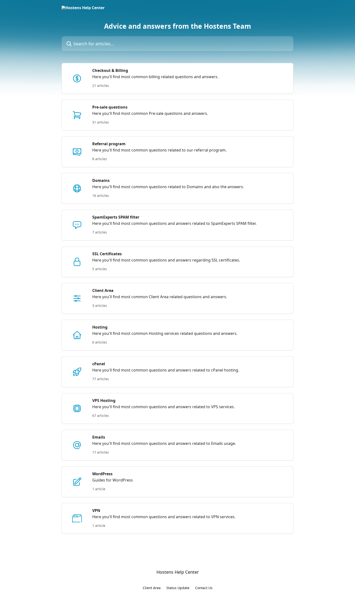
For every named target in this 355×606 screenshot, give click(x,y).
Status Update (177, 587)
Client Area (152, 587)
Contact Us (204, 587)
